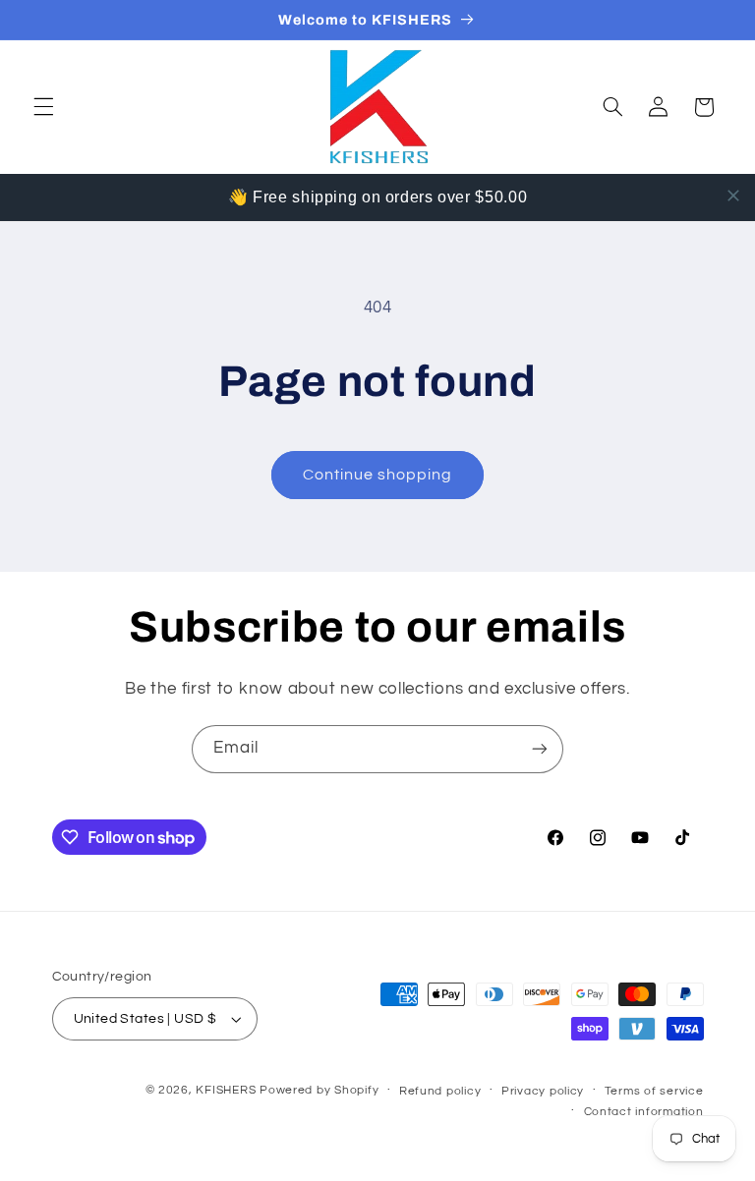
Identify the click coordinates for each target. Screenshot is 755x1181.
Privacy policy (542, 1091)
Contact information (644, 1111)
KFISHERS (226, 1090)
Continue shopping (378, 474)
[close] (733, 195)
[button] (43, 107)
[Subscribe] (539, 749)
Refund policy (440, 1091)
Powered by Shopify (319, 1090)
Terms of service (654, 1091)
